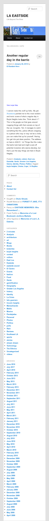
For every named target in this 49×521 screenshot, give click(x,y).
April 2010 (11, 447)
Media (9, 308)
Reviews (10, 331)
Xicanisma (11, 113)
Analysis (17, 159)
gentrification (12, 283)
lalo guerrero (12, 300)
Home (9, 38)
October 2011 (12, 395)
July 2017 (11, 367)
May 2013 (10, 381)
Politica (28, 164)
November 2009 (13, 461)
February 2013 (13, 387)
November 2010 (13, 427)
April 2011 (11, 412)
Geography (11, 285)
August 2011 (12, 401)
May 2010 (10, 444)
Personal (10, 317)
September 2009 (13, 466)
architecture (12, 237)
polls (9, 325)
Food (9, 277)
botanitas (10, 248)
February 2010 (13, 452)
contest (10, 254)
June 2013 (11, 378)
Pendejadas (11, 314)
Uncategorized (13, 351)
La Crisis (10, 297)
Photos (22, 164)
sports (9, 337)
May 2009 (10, 478)
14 (39, 56)
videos (9, 354)
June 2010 (11, 441)
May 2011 (10, 410)
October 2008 (12, 498)
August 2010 (12, 435)
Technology (11, 345)
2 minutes (11, 231)
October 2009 (12, 464)
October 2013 (12, 375)
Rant (8, 328)
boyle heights (12, 166)
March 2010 (11, 449)
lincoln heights (13, 303)
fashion (10, 274)
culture (24, 159)
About (18, 38)
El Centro (11, 268)
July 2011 (11, 404)
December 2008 (13, 492)
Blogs (9, 243)
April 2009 (11, 481)
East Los (31, 159)
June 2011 (11, 407)
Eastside (10, 161)
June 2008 (11, 509)
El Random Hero (13, 66)
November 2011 (13, 392)
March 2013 (11, 384)
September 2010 (13, 432)
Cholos (20, 166)
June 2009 (11, 475)
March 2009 (11, 484)
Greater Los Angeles (28, 161)
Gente (16, 161)
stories (9, 340)
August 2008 (12, 504)
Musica (10, 311)
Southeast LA (12, 334)
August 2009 (12, 469)
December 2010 (13, 424)
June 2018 (11, 364)
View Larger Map (12, 105)
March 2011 (11, 415)
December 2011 (13, 390)
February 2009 (13, 486)
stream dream (12, 343)
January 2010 (12, 455)
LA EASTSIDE (17, 15)
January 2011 (12, 421)
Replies (33, 166)
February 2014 (13, 372)
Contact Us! (28, 38)
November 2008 (13, 495)
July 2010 (11, 438)
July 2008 (11, 506)
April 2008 (11, 515)
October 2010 (12, 429)
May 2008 (10, 512)
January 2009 (12, 489)
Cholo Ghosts (21, 198)
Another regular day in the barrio (18, 57)
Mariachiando (12, 305)
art (8, 240)
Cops (26, 166)
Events (9, 271)
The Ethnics (12, 348)
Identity (16, 164)
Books (9, 245)
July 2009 (11, 472)
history (9, 164)
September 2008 (13, 501)
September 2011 (13, 398)
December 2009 (13, 458)
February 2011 (13, 418)
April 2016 (11, 370)
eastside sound (13, 265)
